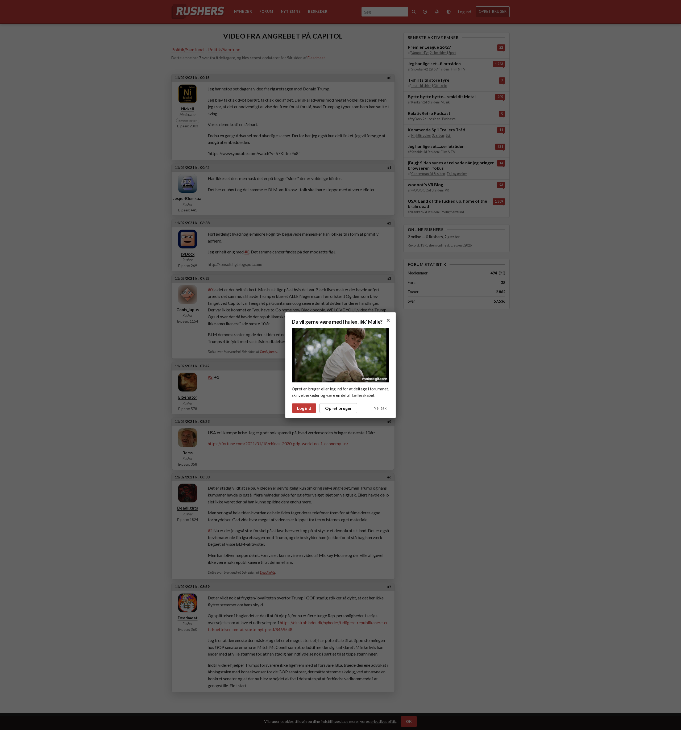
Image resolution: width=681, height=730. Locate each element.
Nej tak (380, 408)
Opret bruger (338, 408)
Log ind (304, 408)
